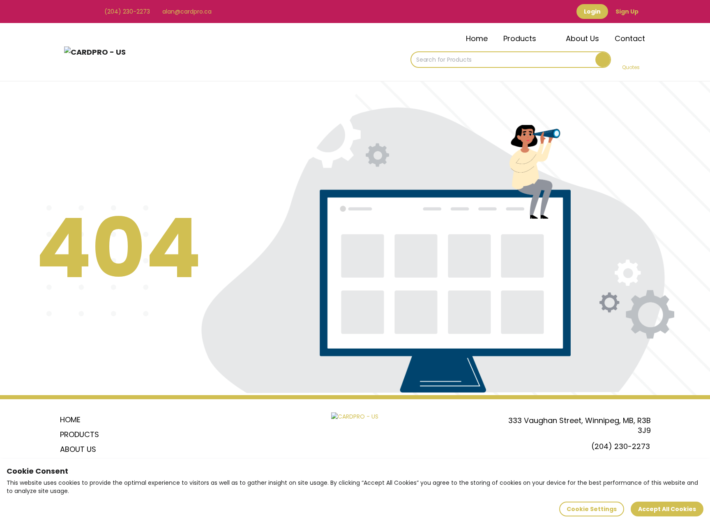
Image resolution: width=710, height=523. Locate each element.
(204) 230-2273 (126, 11)
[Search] (602, 59)
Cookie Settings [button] (592, 509)
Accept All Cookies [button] (667, 509)
